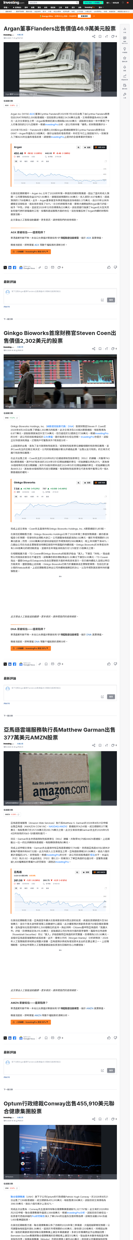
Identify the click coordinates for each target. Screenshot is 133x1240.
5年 (42, 161)
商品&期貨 (57, 11)
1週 (21, 161)
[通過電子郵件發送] (52, 267)
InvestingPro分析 (76, 1212)
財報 (105, 11)
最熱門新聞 (20, 11)
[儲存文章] (100, 36)
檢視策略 (32, 876)
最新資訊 (8, 11)
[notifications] (122, 2)
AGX (31, 114)
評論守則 (7, 307)
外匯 (49, 11)
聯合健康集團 (18, 1196)
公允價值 (48, 437)
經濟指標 (66, 11)
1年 (38, 161)
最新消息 (29, 11)
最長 (47, 161)
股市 (44, 11)
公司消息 (80, 11)
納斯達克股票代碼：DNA (60, 426)
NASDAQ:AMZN (57, 826)
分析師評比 (98, 11)
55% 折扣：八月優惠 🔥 (93, 2)
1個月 (26, 161)
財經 (73, 11)
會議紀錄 (112, 11)
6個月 (32, 161)
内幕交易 (88, 11)
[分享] (93, 36)
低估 (92, 855)
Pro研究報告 (38, 1216)
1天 (16, 161)
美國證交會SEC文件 (124, 11)
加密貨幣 (37, 11)
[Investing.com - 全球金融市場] (14, 2)
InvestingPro (51, 124)
